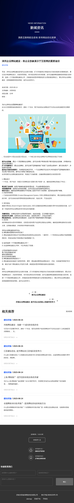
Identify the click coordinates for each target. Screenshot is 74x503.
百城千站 (37, 499)
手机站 (45, 499)
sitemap (29, 499)
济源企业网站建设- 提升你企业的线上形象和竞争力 (35, 302)
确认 (64, 482)
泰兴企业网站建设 (38, 295)
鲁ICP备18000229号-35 (49, 495)
